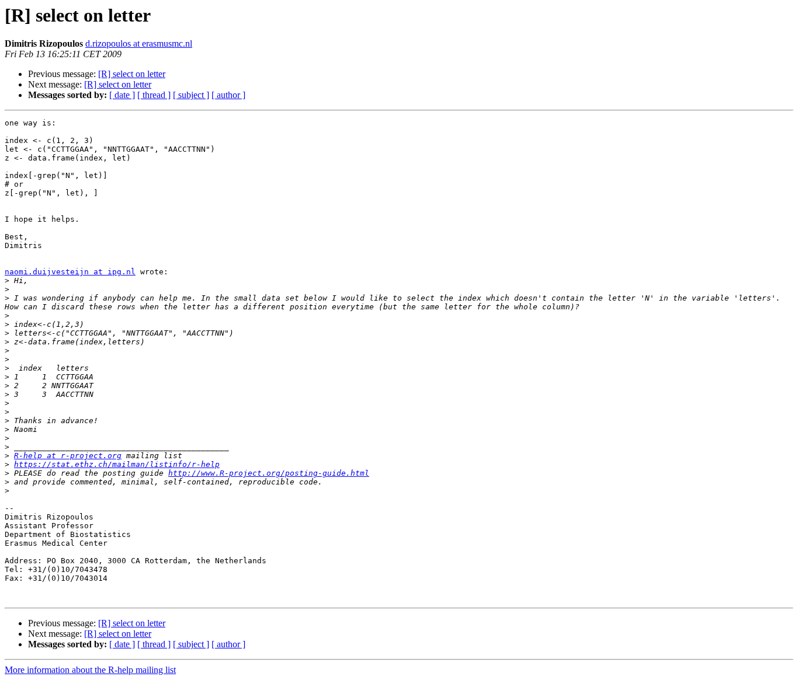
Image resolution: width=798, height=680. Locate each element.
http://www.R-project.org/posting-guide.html (268, 473)
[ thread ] (154, 95)
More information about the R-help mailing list (90, 670)
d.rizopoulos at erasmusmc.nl (138, 43)
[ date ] (122, 95)
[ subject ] (191, 95)
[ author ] (228, 95)
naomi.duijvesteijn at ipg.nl (70, 271)
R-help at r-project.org (68, 455)
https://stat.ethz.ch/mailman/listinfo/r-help (117, 464)
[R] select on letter (131, 74)
